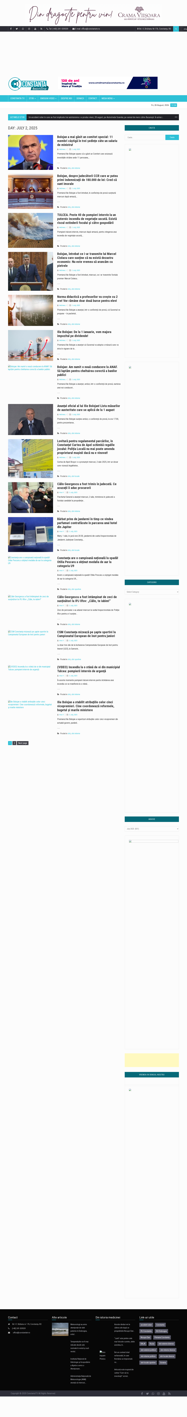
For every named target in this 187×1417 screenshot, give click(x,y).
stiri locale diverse (167, 1356)
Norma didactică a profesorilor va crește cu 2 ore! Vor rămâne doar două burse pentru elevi (87, 299)
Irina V (61, 492)
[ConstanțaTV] (33, 84)
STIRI (31, 98)
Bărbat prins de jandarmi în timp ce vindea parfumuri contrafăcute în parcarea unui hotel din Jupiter (87, 523)
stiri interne (75, 168)
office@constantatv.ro (21, 1333)
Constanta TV (17, 98)
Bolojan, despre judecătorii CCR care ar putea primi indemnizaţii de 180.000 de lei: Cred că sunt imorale (87, 180)
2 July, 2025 (76, 149)
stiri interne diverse (167, 1350)
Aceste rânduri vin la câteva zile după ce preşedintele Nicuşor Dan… (124, 1327)
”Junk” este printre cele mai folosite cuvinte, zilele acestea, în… (124, 1341)
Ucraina (163, 1362)
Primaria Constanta (162, 1337)
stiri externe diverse (166, 1344)
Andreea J (62, 149)
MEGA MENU (107, 98)
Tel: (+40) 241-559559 (58, 28)
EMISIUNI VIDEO (47, 98)
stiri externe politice (148, 1350)
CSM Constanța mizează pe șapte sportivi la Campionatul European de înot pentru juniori (86, 634)
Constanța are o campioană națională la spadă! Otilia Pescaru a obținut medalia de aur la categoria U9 (87, 562)
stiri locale (75, 476)
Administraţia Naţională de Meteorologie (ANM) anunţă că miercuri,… (81, 1379)
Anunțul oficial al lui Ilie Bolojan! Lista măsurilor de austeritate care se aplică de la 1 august (88, 408)
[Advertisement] (93, 52)
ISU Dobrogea (161, 1331)
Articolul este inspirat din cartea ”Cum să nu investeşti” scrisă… (124, 1372)
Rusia (152, 1344)
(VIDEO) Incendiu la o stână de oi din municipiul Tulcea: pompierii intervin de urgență (88, 669)
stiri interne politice (148, 1356)
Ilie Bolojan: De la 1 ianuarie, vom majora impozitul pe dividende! (84, 334)
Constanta (160, 1325)
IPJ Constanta (146, 1331)
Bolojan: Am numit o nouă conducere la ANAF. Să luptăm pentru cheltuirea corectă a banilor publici (87, 371)
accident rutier (146, 1325)
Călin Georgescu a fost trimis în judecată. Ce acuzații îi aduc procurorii (86, 486)
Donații (80, 98)
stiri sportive (76, 589)
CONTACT (92, 98)
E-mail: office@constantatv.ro (87, 28)
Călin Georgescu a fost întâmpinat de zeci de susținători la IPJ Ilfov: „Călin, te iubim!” (87, 599)
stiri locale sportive (148, 1362)
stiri (69, 168)
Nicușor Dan (145, 1337)
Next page (22, 743)
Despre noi (66, 98)
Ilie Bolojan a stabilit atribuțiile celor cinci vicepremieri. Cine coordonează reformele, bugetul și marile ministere (85, 706)
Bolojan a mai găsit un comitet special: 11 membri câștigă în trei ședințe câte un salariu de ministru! (87, 141)
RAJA (143, 1344)
